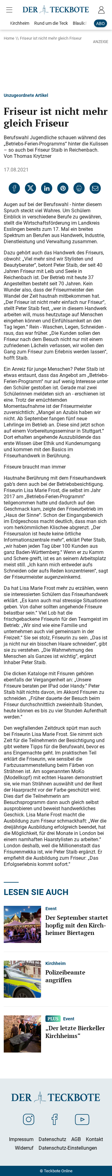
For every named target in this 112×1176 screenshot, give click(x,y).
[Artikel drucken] (79, 188)
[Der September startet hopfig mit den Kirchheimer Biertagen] (22, 924)
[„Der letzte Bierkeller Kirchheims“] (22, 1033)
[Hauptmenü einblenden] (10, 10)
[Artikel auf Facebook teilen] (14, 188)
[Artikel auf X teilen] (30, 188)
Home (9, 38)
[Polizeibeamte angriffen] (22, 978)
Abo (100, 23)
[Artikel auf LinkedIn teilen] (46, 188)
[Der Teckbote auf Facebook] (55, 1119)
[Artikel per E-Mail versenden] (95, 188)
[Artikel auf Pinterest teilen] (62, 188)
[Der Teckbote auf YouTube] (82, 1119)
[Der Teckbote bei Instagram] (28, 1119)
